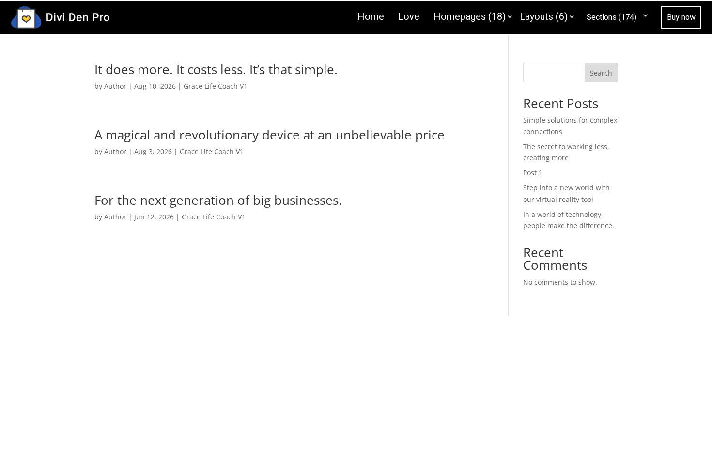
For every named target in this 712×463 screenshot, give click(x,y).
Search (601, 72)
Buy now (681, 17)
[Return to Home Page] (60, 16)
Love (408, 16)
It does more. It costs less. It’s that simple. (216, 69)
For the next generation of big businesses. (218, 200)
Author (115, 86)
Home (370, 16)
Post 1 (532, 172)
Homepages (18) (469, 16)
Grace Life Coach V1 (216, 86)
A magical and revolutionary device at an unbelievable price (269, 134)
